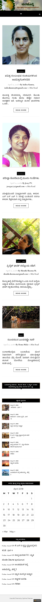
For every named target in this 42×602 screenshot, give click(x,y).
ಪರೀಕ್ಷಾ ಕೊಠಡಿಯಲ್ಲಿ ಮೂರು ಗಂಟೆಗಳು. (21, 178)
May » (12, 531)
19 (18, 515)
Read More (21, 110)
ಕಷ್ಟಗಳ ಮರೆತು (14, 463)
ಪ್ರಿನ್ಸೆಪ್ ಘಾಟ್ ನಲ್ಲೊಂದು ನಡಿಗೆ (21, 265)
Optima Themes (27, 598)
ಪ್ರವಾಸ (18, 261)
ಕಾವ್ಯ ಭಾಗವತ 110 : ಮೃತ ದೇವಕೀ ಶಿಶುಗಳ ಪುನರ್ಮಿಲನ (19, 446)
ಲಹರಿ (23, 261)
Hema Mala (23, 344)
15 (32, 509)
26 (18, 520)
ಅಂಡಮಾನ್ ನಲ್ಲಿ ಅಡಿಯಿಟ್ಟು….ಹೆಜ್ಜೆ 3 (19, 473)
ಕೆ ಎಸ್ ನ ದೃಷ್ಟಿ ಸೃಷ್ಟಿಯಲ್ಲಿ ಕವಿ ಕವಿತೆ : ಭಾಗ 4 (19, 436)
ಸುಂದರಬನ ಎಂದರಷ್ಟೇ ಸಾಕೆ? (21, 339)
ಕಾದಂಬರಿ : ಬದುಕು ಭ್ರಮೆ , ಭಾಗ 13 (19, 418)
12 (18, 509)
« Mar (5, 531)
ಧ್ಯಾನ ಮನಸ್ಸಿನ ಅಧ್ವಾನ (16, 426)
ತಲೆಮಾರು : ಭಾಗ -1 (16, 407)
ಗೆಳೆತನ (12, 454)
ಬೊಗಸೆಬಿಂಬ (21, 71)
